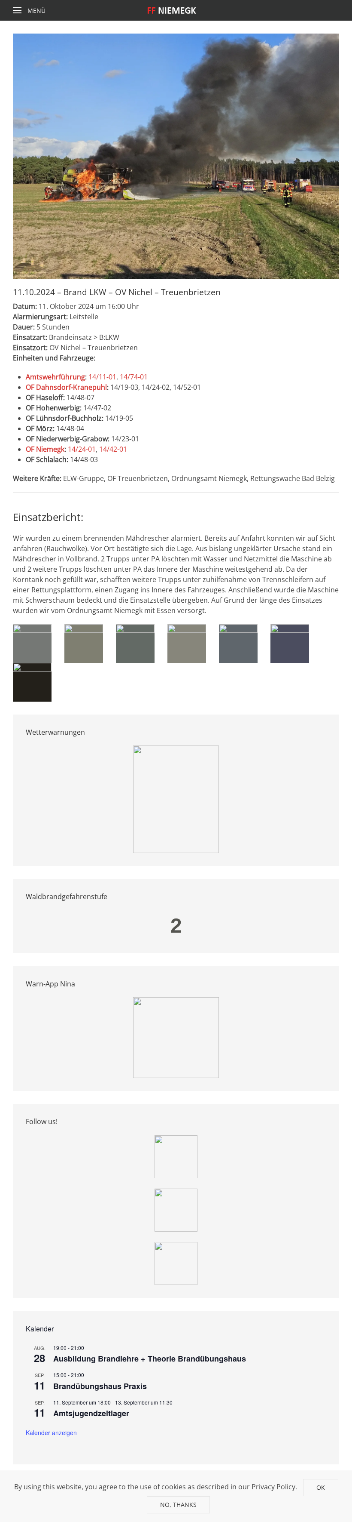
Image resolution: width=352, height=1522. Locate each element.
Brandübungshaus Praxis (100, 1386)
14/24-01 (82, 449)
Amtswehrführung (55, 377)
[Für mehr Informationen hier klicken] (176, 799)
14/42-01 (113, 449)
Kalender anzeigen (51, 1432)
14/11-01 (102, 377)
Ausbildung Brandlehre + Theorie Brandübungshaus (149, 1358)
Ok (320, 1487)
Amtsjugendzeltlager (91, 1413)
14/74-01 (134, 377)
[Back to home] (176, 10)
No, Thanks (178, 1504)
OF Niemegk (45, 449)
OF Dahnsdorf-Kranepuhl (66, 387)
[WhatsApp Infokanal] (176, 1156)
